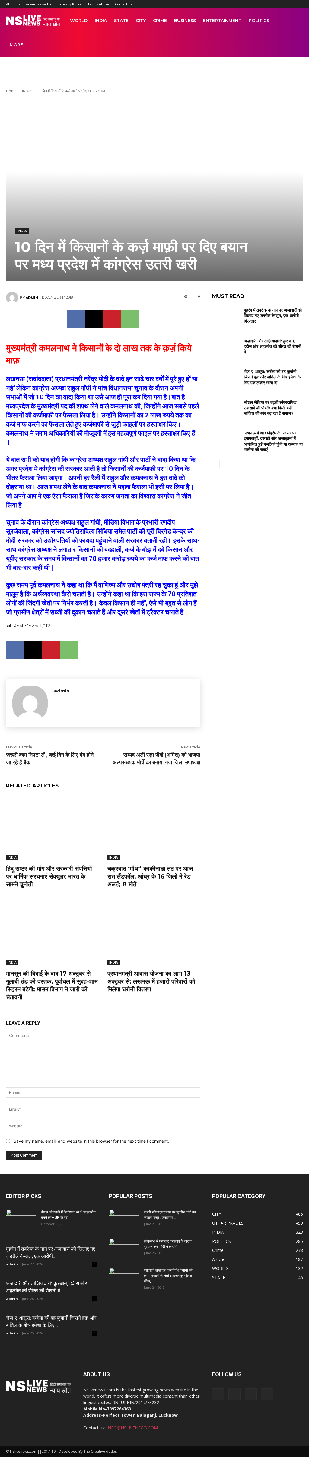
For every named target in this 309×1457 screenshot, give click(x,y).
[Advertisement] (154, 73)
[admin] (13, 298)
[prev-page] (216, 464)
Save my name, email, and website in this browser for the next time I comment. (91, 1141)
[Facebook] (76, 319)
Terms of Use (98, 4)
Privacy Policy (70, 4)
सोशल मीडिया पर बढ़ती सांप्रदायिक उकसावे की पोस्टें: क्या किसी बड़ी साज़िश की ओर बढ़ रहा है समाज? (270, 408)
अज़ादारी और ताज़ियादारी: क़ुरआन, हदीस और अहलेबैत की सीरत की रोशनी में (272, 346)
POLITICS (259, 20)
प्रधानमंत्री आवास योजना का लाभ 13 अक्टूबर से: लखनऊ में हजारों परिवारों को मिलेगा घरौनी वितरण (151, 981)
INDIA (101, 20)
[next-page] (225, 464)
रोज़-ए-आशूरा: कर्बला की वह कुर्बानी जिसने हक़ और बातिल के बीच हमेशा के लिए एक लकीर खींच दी (272, 377)
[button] (295, 21)
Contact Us (123, 4)
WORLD (79, 20)
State (121, 20)
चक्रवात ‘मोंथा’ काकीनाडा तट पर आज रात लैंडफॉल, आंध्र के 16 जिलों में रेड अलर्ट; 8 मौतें (150, 876)
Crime (160, 20)
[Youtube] (267, 1394)
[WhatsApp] (130, 319)
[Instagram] (234, 1394)
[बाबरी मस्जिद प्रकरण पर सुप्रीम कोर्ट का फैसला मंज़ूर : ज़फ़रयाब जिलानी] (124, 1220)
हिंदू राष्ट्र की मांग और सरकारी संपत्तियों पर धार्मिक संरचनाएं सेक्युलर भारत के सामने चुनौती (49, 876)
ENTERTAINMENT (222, 20)
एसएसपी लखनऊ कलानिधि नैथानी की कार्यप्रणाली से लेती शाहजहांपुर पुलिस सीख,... (168, 1275)
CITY (141, 20)
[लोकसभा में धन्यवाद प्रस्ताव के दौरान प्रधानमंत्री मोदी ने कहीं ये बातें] (124, 1249)
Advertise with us (40, 4)
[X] (94, 319)
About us (13, 4)
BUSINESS (185, 20)
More (16, 44)
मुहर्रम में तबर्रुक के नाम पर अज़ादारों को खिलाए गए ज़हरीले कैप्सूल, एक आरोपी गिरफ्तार (273, 315)
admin (32, 298)
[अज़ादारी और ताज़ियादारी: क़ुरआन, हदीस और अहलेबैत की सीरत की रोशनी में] (225, 346)
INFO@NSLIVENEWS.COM (132, 1428)
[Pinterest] (112, 319)
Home (11, 90)
